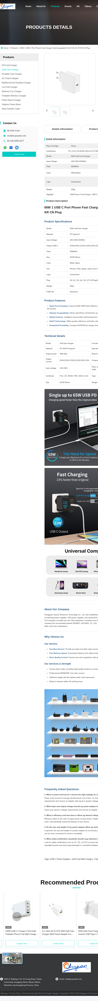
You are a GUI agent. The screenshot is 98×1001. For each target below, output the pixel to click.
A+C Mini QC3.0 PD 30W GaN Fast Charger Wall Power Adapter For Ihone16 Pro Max (58, 933)
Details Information (62, 129)
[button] (16, 916)
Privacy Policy (14, 993)
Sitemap (4, 993)
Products (55, 6)
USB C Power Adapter (60, 859)
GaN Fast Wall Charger (82, 859)
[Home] (7, 6)
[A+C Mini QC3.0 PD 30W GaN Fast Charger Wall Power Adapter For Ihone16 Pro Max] (58, 910)
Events (68, 6)
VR (78, 6)
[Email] (11, 148)
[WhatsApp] (5, 148)
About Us (41, 6)
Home (28, 6)
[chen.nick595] (17, 148)
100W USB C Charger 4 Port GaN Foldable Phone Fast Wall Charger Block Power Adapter (21, 933)
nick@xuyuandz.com (16, 136)
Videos (88, 6)
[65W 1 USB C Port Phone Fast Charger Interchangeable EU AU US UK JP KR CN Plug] (69, 79)
